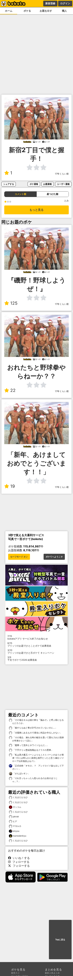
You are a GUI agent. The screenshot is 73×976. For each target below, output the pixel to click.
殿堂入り (15, 973)
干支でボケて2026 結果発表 (22, 658)
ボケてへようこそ (54, 557)
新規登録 (50, 3)
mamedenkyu (19, 835)
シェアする (8, 184)
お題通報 (47, 184)
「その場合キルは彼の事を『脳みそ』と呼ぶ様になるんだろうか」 (38, 721)
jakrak (16, 816)
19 (12, 486)
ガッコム (17, 807)
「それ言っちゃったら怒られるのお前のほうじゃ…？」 (34, 780)
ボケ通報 (34, 184)
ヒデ (15, 821)
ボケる (27, 10)
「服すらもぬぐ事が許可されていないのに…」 (34, 727)
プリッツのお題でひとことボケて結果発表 (29, 644)
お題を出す (46, 10)
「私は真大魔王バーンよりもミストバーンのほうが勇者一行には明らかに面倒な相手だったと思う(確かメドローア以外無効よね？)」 (38, 757)
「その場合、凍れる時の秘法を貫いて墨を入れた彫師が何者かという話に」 (38, 739)
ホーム (8, 10)
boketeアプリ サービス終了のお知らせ (27, 637)
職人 (64, 10)
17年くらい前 (62, 173)
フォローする (20, 862)
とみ (66, 200)
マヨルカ (17, 826)
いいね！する (20, 858)
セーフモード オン (19, 557)
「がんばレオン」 (21, 773)
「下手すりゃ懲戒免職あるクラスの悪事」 (32, 750)
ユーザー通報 (63, 184)
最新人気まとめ (52, 973)
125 (14, 303)
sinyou (16, 831)
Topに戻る (60, 939)
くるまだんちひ (20, 797)
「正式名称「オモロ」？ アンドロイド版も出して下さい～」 (38, 767)
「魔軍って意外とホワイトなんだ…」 (30, 745)
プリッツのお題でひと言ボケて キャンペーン (30, 651)
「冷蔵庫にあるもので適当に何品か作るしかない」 (37, 732)
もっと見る (36, 209)
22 (13, 390)
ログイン (65, 3)
